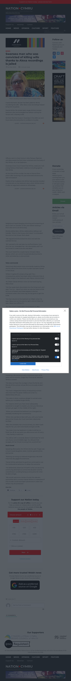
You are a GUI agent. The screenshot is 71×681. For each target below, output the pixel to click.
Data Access (35, 370)
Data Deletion (25, 370)
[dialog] (35, 340)
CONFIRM (23, 363)
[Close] (65, 311)
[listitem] (35, 335)
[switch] (57, 338)
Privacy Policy (45, 370)
